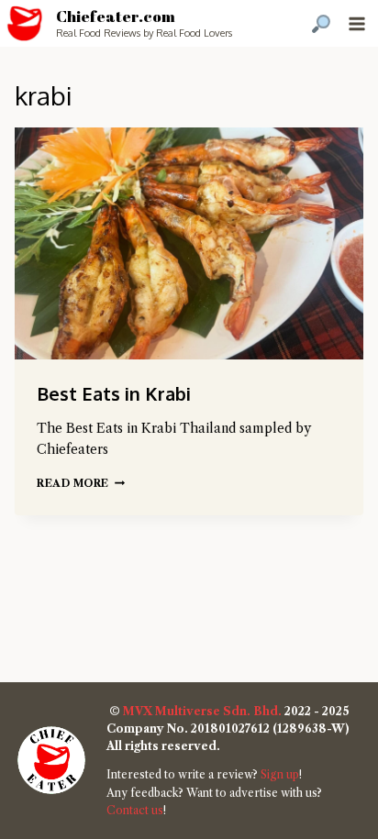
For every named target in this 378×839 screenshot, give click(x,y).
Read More (81, 483)
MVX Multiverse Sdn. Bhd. (202, 711)
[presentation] (189, 243)
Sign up (280, 774)
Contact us (134, 810)
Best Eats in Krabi (114, 393)
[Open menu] (356, 23)
